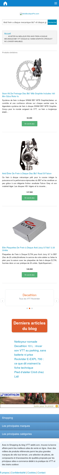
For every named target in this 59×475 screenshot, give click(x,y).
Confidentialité (18, 472)
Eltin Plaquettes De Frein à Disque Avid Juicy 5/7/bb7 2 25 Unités (28, 249)
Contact (41, 472)
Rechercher (52, 22)
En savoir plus (30, 123)
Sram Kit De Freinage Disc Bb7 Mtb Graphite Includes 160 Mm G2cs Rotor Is (28, 95)
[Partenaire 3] (32, 308)
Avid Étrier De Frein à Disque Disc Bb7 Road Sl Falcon (27, 173)
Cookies (31, 472)
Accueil (7, 33)
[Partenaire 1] (27, 308)
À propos (4, 472)
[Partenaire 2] (29, 308)
